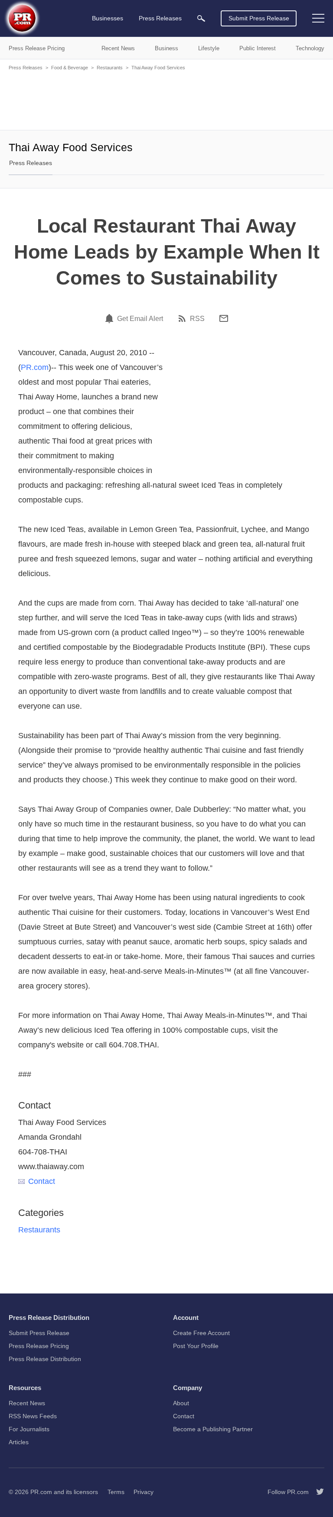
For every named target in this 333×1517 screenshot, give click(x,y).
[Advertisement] (166, 99)
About (181, 1403)
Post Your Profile (196, 1345)
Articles (19, 1442)
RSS (197, 318)
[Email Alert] (110, 318)
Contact (41, 1181)
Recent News (27, 1403)
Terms (116, 1492)
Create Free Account (201, 1332)
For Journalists (29, 1429)
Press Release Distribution (45, 1358)
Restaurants (110, 67)
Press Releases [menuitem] (160, 18)
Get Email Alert (140, 318)
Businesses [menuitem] (107, 18)
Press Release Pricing (39, 1345)
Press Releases (25, 67)
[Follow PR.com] (316, 1492)
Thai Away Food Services (158, 67)
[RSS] (183, 318)
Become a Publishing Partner (213, 1429)
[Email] (224, 318)
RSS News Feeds (33, 1416)
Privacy (143, 1492)
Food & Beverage (69, 67)
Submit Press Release (259, 18)
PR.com (35, 367)
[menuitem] (201, 18)
